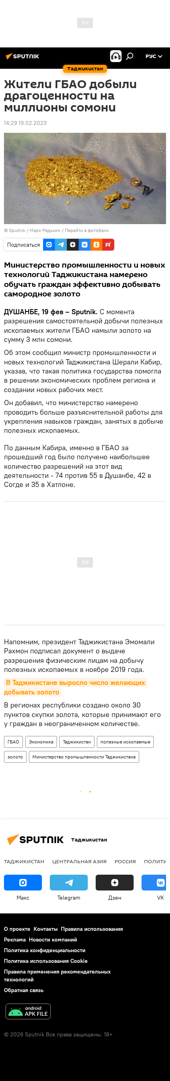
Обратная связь (23, 990)
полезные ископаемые (125, 742)
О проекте (17, 928)
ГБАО (13, 742)
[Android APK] (28, 1012)
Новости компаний (53, 939)
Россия (125, 861)
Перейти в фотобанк (87, 230)
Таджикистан (77, 742)
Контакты (46, 928)
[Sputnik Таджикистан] (23, 59)
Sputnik (17, 230)
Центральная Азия (79, 861)
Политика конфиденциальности (44, 950)
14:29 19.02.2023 (25, 122)
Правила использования (92, 928)
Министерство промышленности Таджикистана (84, 757)
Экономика (41, 742)
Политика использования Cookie (46, 960)
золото (15, 757)
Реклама (15, 939)
